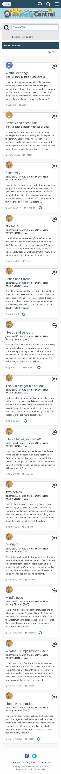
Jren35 (9, 127)
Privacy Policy (30, 762)
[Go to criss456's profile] (9, 65)
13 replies (30, 208)
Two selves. (14, 492)
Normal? (12, 226)
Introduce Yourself (40, 127)
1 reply (28, 155)
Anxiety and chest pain (21, 123)
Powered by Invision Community (30, 769)
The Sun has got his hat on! (25, 386)
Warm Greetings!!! (18, 73)
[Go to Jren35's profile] (9, 115)
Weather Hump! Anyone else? (27, 651)
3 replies (28, 474)
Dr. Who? (12, 545)
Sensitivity (13, 173)
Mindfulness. (15, 598)
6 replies (28, 527)
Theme (14, 762)
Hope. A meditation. (20, 704)
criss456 (10, 77)
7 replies (31, 579)
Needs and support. (19, 332)
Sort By (51, 52)
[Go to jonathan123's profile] (9, 164)
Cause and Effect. (18, 279)
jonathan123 (12, 176)
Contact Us (45, 762)
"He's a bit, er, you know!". (23, 439)
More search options (23, 37)
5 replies (30, 367)
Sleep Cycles (38, 77)
